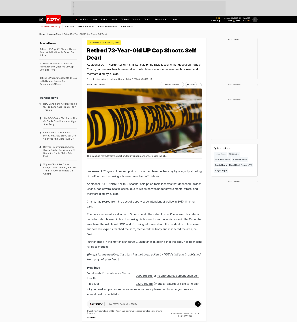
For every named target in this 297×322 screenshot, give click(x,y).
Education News (222, 159)
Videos (125, 19)
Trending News (48, 97)
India (104, 19)
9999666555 (144, 275)
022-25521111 (144, 283)
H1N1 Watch (127, 26)
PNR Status (234, 154)
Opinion (136, 19)
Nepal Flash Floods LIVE (240, 165)
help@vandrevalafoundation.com (178, 275)
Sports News (221, 165)
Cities (147, 19)
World (115, 19)
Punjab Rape (221, 170)
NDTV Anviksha (85, 26)
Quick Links (221, 148)
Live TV (82, 19)
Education (160, 19)
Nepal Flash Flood (107, 26)
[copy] (200, 84)
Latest (94, 19)
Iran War (69, 26)
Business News (240, 159)
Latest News (220, 154)
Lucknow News (116, 79)
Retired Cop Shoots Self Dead (185, 314)
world (92, 313)
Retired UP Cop (185, 316)
